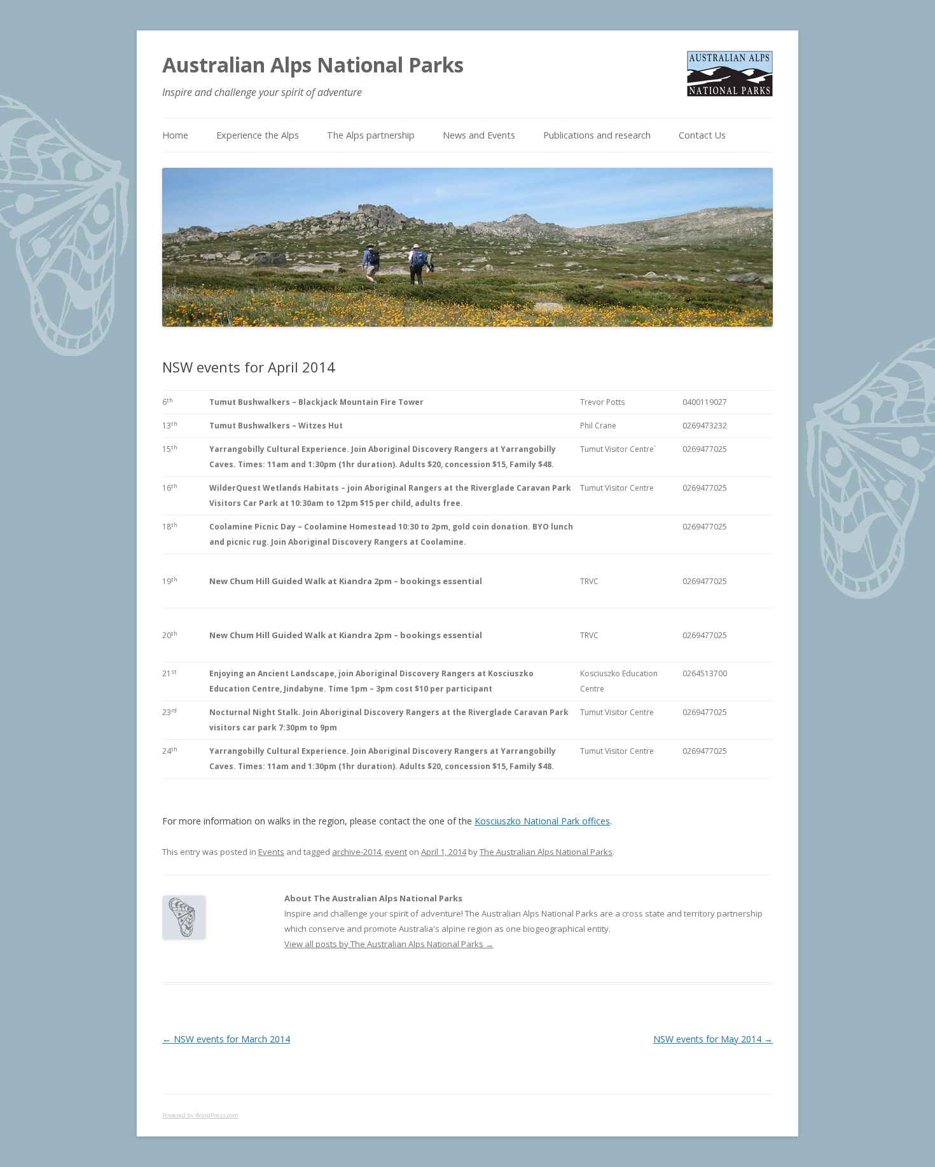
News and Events (479, 135)
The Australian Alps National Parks (546, 851)
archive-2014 (356, 851)
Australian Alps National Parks (313, 64)
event (396, 851)
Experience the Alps (257, 135)
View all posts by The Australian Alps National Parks (389, 944)
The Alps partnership (371, 135)
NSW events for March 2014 (226, 1039)
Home (175, 135)
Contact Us (702, 135)
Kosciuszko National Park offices (542, 821)
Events (271, 851)
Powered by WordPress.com (200, 1115)
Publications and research (597, 135)
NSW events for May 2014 (713, 1039)
